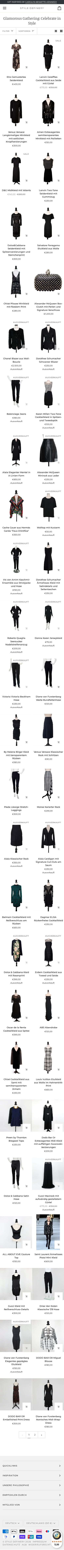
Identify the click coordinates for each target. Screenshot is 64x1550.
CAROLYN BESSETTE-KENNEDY (41, 2)
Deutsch (11, 1523)
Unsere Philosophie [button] (16, 1485)
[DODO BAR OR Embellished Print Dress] (16, 1394)
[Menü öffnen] (7, 8)
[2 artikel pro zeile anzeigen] (61, 31)
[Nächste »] (41, 1434)
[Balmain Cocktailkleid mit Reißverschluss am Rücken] (16, 895)
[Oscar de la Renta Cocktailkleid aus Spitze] (16, 1005)
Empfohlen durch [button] (15, 1495)
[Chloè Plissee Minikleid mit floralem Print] (16, 281)
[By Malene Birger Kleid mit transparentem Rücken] (16, 730)
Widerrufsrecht (39, 1544)
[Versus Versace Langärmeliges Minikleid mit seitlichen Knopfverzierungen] (16, 110)
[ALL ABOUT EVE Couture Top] (16, 1232)
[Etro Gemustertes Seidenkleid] (16, 55)
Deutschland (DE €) (39, 1523)
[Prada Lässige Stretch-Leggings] (16, 785)
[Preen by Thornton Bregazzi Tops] (16, 1115)
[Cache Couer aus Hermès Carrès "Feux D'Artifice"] (16, 505)
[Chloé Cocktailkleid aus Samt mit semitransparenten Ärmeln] (16, 1057)
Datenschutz (11, 1544)
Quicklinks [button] (10, 1465)
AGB (24, 1544)
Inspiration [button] (10, 1475)
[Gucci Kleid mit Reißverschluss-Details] (16, 1284)
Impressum (40, 1541)
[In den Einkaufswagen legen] (26, 67)
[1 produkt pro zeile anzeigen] (56, 31)
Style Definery (15, 1541)
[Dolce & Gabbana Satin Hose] (16, 1174)
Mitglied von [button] (11, 1505)
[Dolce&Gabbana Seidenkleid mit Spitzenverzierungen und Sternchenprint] (16, 223)
